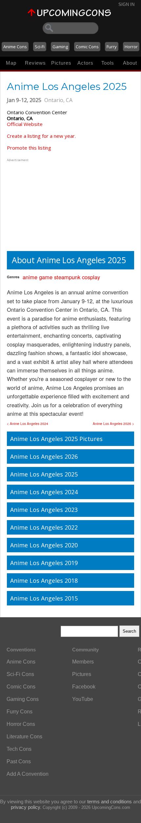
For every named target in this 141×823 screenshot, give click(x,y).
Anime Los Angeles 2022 (44, 527)
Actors (85, 63)
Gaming (60, 47)
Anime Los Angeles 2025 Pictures (56, 439)
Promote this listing (29, 147)
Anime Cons (15, 47)
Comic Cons (87, 47)
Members (83, 662)
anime (30, 277)
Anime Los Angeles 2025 (44, 474)
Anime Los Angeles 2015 (44, 598)
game (45, 277)
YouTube (82, 699)
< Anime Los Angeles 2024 (27, 423)
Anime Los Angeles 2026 (44, 456)
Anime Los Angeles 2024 (44, 492)
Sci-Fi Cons (20, 674)
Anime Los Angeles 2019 (44, 563)
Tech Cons (19, 749)
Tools (107, 63)
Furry (112, 47)
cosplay (91, 277)
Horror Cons (21, 724)
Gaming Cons (23, 699)
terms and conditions (109, 801)
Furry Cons (19, 711)
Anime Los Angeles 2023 (44, 510)
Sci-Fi (40, 47)
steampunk (67, 277)
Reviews (35, 63)
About (130, 63)
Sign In (126, 4)
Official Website (25, 124)
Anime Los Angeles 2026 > (113, 423)
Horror (131, 47)
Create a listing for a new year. (41, 136)
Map (11, 63)
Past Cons (19, 761)
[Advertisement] (48, 204)
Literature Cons (24, 736)
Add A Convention (28, 774)
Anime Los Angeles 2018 (44, 580)
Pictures (61, 63)
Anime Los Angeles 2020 (44, 545)
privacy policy (25, 807)
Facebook (83, 686)
